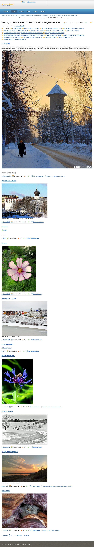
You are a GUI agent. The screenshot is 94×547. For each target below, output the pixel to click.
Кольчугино (6, 43)
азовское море (63, 486)
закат (54, 486)
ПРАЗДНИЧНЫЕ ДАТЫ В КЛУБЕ (12, 37)
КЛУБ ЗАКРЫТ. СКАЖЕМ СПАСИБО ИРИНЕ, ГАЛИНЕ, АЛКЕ (27, 15)
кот (47, 530)
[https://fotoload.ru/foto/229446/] (47, 511)
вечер (57, 486)
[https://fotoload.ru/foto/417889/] (47, 468)
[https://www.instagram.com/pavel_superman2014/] (47, 109)
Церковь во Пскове (9, 181)
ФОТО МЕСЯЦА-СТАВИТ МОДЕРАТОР (52, 28)
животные (51, 530)
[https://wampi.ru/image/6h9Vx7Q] (47, 348)
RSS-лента (87, 23)
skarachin (5, 406)
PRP (4, 238)
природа (45, 486)
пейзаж (50, 486)
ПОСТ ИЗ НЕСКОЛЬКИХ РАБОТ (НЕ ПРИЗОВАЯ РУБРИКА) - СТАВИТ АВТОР (24, 35)
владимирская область (59, 176)
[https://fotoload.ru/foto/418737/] (47, 381)
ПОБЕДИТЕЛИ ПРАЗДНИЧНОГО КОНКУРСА (15, 39)
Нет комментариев (38, 176)
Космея (4, 243)
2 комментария (36, 406)
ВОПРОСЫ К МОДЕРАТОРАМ (31, 28)
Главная (3, 15)
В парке (5, 226)
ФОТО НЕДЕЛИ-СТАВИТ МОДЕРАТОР (74, 28)
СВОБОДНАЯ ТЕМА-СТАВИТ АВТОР (54, 33)
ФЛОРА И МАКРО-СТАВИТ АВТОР (55, 30)
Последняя (26, 535)
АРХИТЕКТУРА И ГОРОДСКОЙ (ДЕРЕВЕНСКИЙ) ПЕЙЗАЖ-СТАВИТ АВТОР (23, 33)
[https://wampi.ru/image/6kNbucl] (47, 230)
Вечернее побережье (10, 452)
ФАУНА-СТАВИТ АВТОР (72, 30)
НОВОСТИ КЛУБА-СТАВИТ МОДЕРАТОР (73, 35)
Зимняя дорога (7, 411)
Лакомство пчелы (8, 356)
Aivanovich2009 (20, 26)
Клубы (9, 15)
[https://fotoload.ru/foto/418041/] (47, 429)
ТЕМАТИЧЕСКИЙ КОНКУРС (53, 35)
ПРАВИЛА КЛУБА (16, 28)
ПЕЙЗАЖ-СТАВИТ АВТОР (37, 30)
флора (48, 406)
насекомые (54, 406)
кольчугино (49, 176)
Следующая (19, 535)
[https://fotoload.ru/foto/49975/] (47, 269)
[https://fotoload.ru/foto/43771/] (47, 200)
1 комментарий (37, 294)
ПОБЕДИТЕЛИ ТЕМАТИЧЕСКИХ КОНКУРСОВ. (16, 30)
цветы (44, 406)
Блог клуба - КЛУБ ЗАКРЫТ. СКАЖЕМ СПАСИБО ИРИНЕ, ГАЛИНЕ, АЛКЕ (60, 15)
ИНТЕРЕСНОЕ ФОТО (50, 37)
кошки (44, 530)
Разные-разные (7, 344)
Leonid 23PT (6, 222)
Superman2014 (7, 176)
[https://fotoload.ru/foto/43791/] (47, 318)
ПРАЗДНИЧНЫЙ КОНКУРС (66, 37)
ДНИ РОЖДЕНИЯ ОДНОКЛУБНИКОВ (32, 37)
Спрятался (6, 491)
